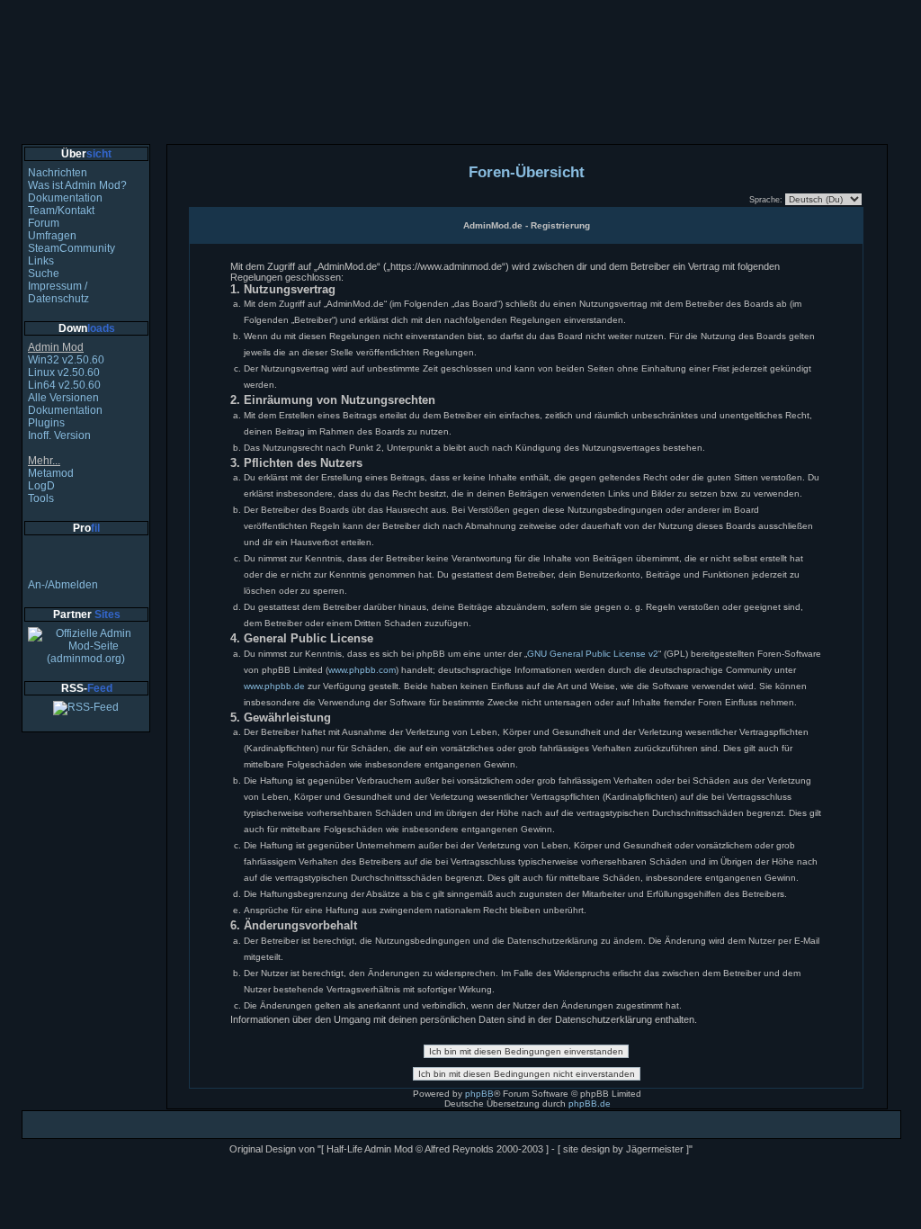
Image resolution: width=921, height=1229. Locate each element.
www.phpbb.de (274, 686)
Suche (43, 273)
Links (41, 261)
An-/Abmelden (63, 585)
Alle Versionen (63, 397)
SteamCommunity (71, 248)
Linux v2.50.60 (64, 372)
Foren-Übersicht (527, 172)
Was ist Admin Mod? (77, 185)
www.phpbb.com (362, 670)
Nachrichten (57, 172)
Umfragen (52, 235)
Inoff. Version (59, 435)
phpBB (479, 1094)
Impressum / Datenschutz (58, 292)
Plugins (46, 423)
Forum (43, 223)
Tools (41, 498)
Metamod (51, 473)
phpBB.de (589, 1103)
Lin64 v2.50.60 (64, 385)
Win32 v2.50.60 (66, 360)
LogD (41, 486)
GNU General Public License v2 (592, 654)
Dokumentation (65, 198)
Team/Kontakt (61, 210)
